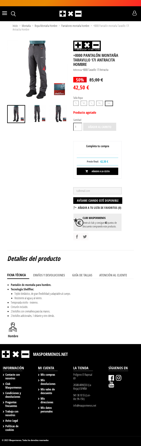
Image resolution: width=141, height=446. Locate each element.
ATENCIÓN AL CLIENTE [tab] (113, 275)
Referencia (77, 70)
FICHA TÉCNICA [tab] (16, 275)
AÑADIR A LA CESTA (97, 171)
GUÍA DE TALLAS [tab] (82, 275)
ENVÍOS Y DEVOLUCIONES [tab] (49, 275)
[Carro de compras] (128, 13)
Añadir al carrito (99, 127)
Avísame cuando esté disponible (98, 201)
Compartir (77, 236)
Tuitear (84, 236)
